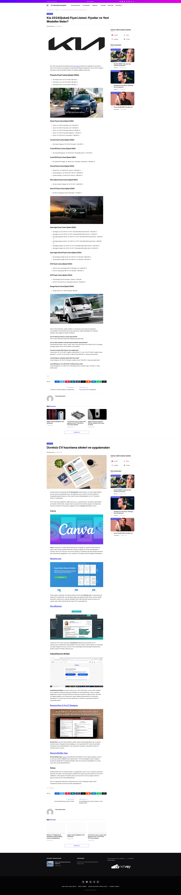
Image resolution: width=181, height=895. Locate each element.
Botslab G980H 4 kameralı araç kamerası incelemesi (122, 64)
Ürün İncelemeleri (90, 1)
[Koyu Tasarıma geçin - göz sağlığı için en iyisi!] (133, 1)
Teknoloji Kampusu (50, 9)
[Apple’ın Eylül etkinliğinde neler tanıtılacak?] (56, 414)
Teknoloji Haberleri (75, 5)
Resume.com (55, 558)
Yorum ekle (77, 432)
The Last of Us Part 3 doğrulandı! (87, 389)
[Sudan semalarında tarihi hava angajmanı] (50, 863)
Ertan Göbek (116, 109)
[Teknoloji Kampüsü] (58, 5)
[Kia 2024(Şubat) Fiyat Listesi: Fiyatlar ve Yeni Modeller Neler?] (77, 46)
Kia (48, 376)
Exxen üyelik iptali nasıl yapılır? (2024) (64, 801)
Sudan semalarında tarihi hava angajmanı (62, 862)
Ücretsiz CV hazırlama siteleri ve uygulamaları (62, 389)
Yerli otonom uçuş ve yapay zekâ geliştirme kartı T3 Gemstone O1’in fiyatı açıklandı (76, 423)
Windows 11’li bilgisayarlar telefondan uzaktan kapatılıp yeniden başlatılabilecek (54, 836)
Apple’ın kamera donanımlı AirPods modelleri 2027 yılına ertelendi (96, 423)
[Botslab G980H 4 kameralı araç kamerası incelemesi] (122, 55)
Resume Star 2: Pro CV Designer (64, 705)
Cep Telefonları (86, 5)
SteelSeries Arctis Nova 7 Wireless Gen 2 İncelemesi (123, 86)
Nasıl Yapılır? (119, 5)
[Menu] (48, 5)
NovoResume (56, 606)
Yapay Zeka (110, 5)
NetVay (126, 858)
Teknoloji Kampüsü (50, 26)
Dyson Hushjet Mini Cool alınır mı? (123, 107)
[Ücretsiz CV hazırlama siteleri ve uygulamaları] (77, 472)
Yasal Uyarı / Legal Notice (69, 886)
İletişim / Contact (114, 886)
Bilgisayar (95, 5)
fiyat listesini (76, 66)
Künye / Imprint (82, 886)
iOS (60, 742)
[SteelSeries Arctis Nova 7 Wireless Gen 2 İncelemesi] (122, 77)
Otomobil (103, 5)
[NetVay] (120, 866)
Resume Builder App (59, 753)
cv (47, 788)
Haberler (57, 9)
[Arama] (131, 1)
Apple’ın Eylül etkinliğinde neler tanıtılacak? (55, 422)
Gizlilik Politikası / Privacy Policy (98, 886)
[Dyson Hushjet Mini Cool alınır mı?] (122, 98)
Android (64, 757)
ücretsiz (52, 788)
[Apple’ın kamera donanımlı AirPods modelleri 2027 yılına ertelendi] (97, 414)
